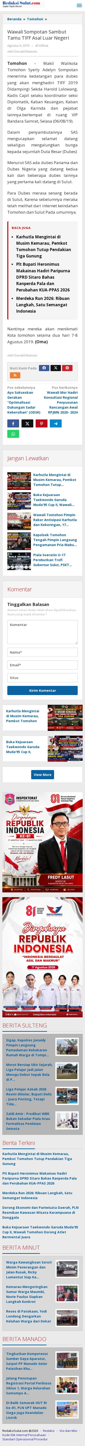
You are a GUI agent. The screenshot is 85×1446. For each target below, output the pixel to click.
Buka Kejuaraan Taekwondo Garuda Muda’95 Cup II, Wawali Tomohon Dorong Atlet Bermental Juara (53, 505)
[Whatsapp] (13, 434)
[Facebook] (44, 368)
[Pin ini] (41, 423)
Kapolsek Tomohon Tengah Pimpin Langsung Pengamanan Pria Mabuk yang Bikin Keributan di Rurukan (55, 545)
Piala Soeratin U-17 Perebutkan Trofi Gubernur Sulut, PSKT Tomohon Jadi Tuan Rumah (51, 565)
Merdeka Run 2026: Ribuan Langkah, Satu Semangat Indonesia (43, 305)
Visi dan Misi (68, 1431)
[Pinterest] (67, 368)
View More (42, 774)
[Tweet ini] (27, 423)
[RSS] (15, 375)
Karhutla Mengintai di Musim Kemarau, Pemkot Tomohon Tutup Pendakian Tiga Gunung (22, 721)
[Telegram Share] (56, 423)
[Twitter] (56, 368)
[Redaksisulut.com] (23, 4)
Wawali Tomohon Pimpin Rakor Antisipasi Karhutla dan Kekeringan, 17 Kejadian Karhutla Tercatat (55, 525)
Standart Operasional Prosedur (25, 1439)
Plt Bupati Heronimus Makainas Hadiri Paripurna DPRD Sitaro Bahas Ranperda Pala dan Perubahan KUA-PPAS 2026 (43, 277)
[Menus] (79, 5)
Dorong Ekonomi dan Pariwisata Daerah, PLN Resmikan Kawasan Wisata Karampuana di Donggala (40, 1212)
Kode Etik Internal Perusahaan (24, 1435)
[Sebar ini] (13, 423)
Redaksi (49, 1431)
